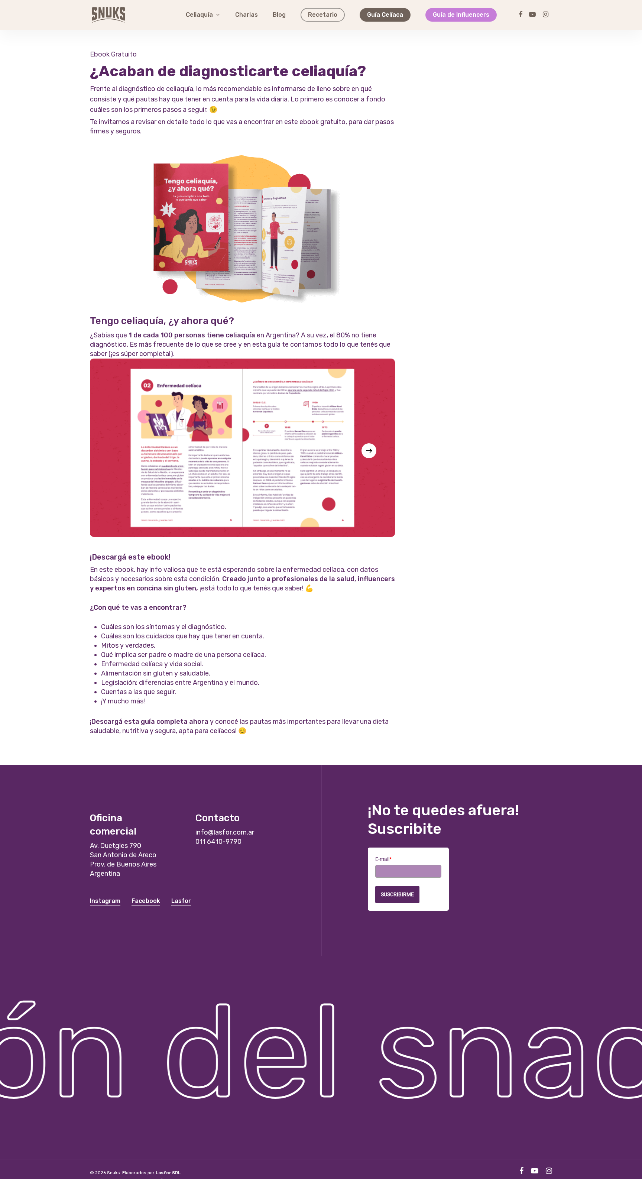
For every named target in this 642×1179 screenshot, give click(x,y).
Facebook (146, 900)
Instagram (105, 900)
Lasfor (181, 900)
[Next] (368, 450)
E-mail (383, 859)
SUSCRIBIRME (397, 894)
